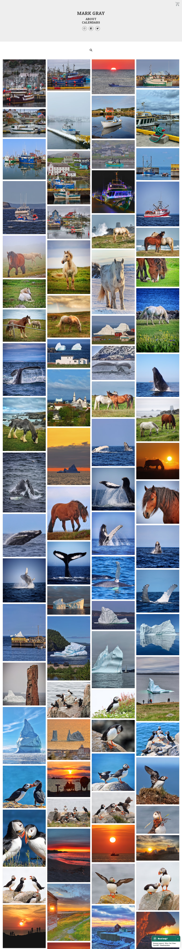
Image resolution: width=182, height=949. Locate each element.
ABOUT (91, 19)
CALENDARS (91, 22)
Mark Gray (91, 13)
